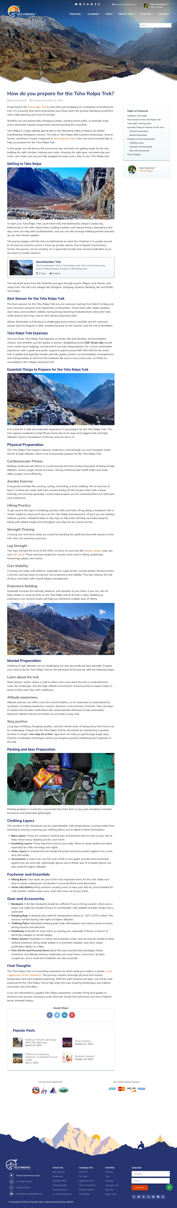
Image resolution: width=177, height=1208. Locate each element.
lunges (97, 550)
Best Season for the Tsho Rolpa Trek (144, 119)
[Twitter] (92, 4)
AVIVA (70, 1202)
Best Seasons (59, 1172)
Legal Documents (86, 1180)
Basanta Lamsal (18, 100)
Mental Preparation (138, 135)
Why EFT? (83, 1172)
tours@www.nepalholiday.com (29, 1194)
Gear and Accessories (139, 150)
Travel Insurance (60, 1189)
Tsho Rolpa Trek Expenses (139, 123)
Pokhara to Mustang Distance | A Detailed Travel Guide (41, 1057)
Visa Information (60, 1180)
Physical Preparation (138, 131)
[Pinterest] (80, 4)
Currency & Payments (62, 1194)
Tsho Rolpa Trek (37, 106)
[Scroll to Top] (169, 1179)
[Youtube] (76, 4)
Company (145, 14)
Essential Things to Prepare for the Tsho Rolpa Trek (147, 127)
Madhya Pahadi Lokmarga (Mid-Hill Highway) (40, 1041)
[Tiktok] (99, 4)
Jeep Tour (109, 1189)
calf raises (18, 554)
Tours (107, 1176)
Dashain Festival (84, 1056)
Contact (163, 14)
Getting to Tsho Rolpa (137, 115)
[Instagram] (84, 4)
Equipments (58, 1176)
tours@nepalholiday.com (125, 4)
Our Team (83, 1176)
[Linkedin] (88, 4)
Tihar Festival (83, 1041)
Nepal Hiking (110, 1194)
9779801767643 (23, 1187)
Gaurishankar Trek (48, 261)
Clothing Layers (136, 143)
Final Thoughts (134, 154)
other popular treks (65, 138)
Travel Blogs (84, 1194)
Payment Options (86, 1189)
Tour (108, 14)
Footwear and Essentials (140, 146)
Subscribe (140, 1188)
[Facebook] (95, 4)
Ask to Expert (158, 5)
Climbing (93, 14)
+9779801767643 (24, 1181)
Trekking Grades (60, 1185)
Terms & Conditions (87, 1185)
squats (88, 550)
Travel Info (126, 14)
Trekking (75, 14)
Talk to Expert (146, 170)
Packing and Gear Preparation (141, 139)
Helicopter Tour (112, 1185)
